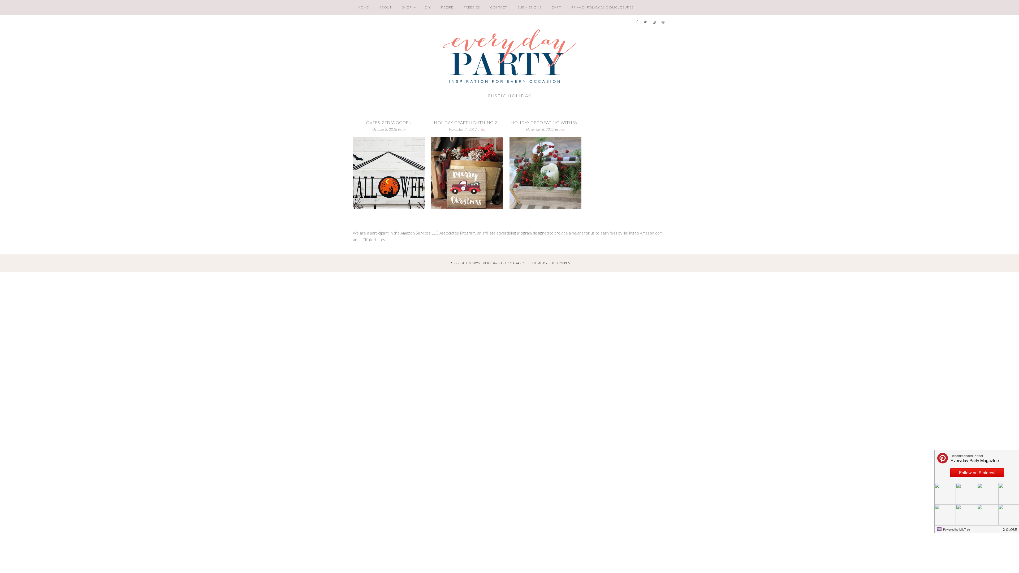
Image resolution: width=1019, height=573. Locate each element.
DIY (428, 7)
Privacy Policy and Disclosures (602, 7)
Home (363, 7)
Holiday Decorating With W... (545, 122)
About (385, 7)
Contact (499, 7)
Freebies (472, 7)
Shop (407, 7)
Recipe (447, 7)
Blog (562, 129)
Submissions (529, 7)
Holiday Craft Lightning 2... (467, 122)
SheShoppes (559, 263)
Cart (556, 7)
